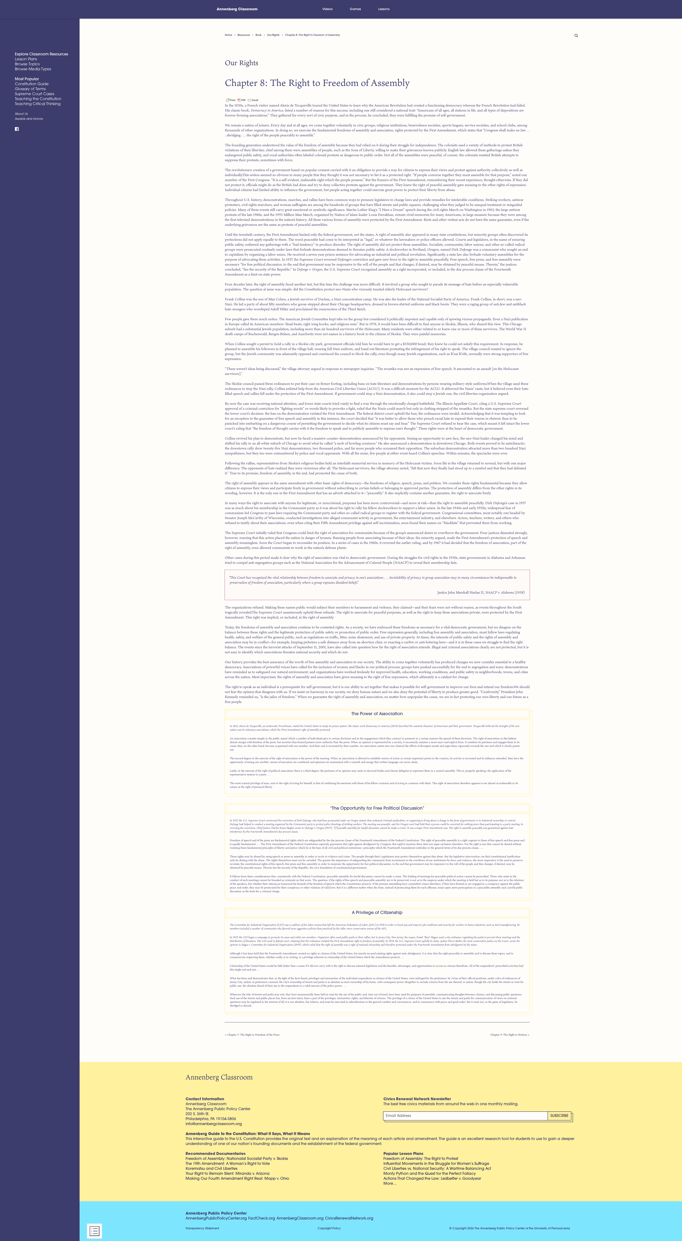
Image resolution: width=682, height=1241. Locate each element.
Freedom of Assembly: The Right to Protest (420, 1159)
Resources (244, 35)
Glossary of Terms (30, 89)
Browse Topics (27, 64)
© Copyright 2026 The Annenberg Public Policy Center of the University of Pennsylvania (509, 1228)
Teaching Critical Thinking (38, 104)
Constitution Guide (32, 84)
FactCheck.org (261, 1218)
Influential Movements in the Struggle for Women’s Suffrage (436, 1164)
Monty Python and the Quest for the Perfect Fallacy (429, 1174)
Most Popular (27, 79)
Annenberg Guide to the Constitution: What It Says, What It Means (248, 1134)
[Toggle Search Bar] (459, 9)
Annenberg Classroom (237, 9)
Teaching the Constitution (38, 99)
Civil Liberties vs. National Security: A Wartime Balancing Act (437, 1169)
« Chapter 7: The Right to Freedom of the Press (252, 1035)
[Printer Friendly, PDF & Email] (242, 100)
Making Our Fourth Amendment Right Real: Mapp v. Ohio (237, 1179)
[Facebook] (17, 129)
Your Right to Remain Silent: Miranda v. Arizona (228, 1174)
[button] (94, 1231)
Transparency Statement (202, 1228)
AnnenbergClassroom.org (300, 1218)
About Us (21, 114)
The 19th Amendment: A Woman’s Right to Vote (228, 1164)
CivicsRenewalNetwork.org (349, 1218)
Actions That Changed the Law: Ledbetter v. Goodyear (432, 1179)
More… (390, 1184)
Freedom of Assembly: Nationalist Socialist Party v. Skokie (237, 1159)
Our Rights (273, 35)
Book (259, 35)
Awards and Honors (29, 119)
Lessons (383, 9)
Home (228, 35)
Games (355, 9)
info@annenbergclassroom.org (214, 1124)
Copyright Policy (329, 1228)
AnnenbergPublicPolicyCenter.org (216, 1218)
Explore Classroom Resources (41, 54)
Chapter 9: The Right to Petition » (510, 1035)
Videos (327, 9)
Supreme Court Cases (34, 94)
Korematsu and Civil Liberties (211, 1169)
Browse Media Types (33, 69)
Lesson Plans (26, 59)
